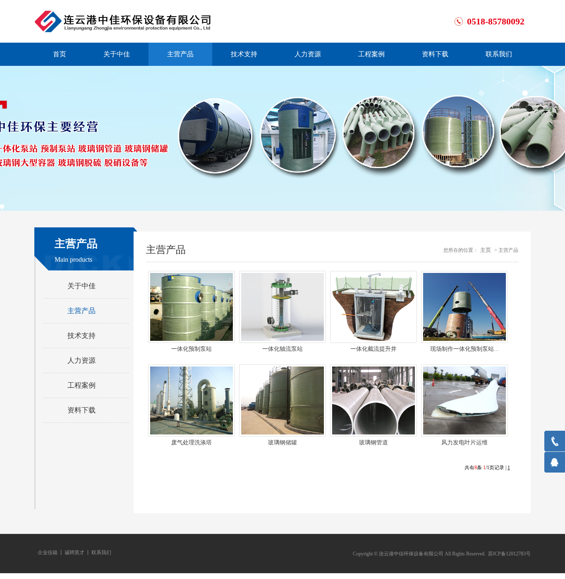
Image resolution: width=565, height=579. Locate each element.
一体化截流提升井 (373, 349)
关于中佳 (116, 54)
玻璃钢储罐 (282, 442)
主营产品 (180, 54)
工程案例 (371, 54)
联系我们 (499, 54)
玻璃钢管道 (373, 442)
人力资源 (307, 54)
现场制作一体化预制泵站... (464, 349)
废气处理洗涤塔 (191, 442)
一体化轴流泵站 (282, 349)
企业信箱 (47, 552)
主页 (485, 250)
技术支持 (244, 54)
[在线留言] (554, 462)
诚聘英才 (74, 552)
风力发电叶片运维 (464, 442)
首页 (59, 54)
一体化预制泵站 (191, 349)
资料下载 (435, 54)
